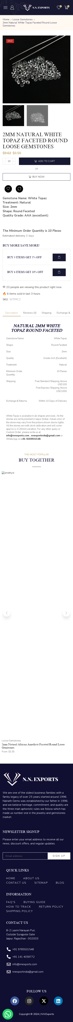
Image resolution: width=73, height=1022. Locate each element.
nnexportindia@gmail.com (45, 435)
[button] (5, 7)
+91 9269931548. (31, 439)
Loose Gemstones (23, 19)
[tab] (12, 313)
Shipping (46, 313)
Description (11, 313)
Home (6, 19)
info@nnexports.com (17, 435)
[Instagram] (29, 1000)
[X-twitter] (43, 1000)
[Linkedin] (58, 1000)
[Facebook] (14, 1000)
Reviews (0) (29, 313)
